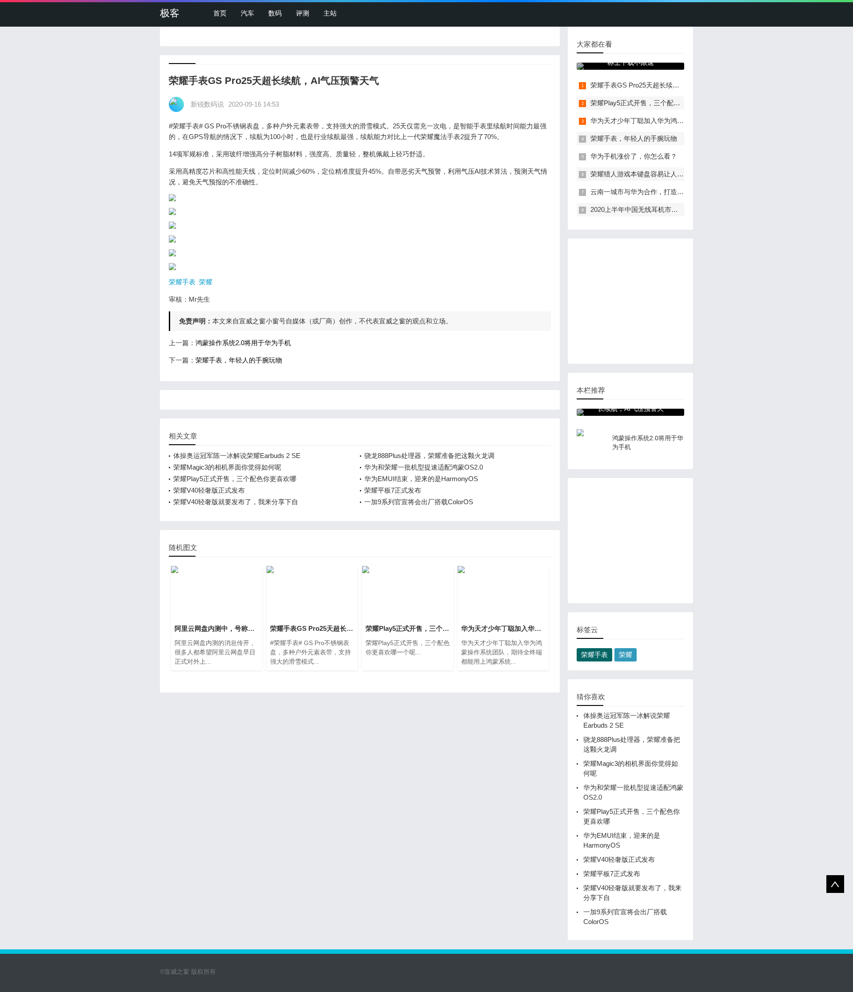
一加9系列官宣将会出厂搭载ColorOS (418, 502)
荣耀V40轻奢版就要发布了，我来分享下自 (235, 502)
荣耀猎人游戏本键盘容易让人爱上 (640, 174)
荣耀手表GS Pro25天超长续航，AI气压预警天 (657, 85)
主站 (330, 13)
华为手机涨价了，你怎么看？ (633, 156)
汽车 (247, 13)
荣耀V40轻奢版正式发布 (209, 490)
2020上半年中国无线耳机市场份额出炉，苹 (654, 209)
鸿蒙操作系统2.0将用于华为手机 (243, 343)
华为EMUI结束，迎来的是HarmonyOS (421, 478)
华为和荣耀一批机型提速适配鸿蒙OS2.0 (423, 467)
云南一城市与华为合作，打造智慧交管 (647, 191)
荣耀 (205, 282)
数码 (275, 13)
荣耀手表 (182, 282)
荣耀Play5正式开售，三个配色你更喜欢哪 (234, 478)
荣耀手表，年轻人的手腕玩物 (238, 360)
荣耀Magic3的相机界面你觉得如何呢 (227, 467)
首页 (220, 13)
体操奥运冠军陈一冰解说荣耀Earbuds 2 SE (236, 455)
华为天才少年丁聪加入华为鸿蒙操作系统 (650, 120)
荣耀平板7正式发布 (392, 490)
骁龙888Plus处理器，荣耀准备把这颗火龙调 (429, 455)
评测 (302, 13)
